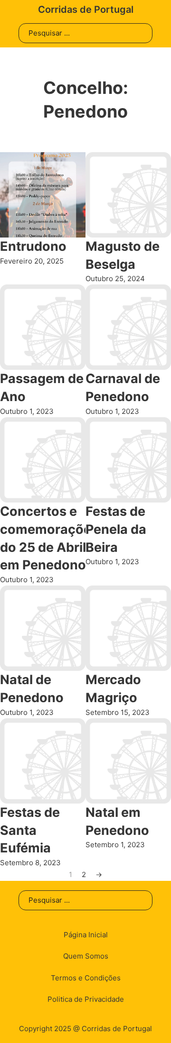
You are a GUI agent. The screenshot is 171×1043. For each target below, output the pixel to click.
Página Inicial (86, 934)
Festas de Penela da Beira (116, 529)
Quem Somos (85, 956)
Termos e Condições (86, 977)
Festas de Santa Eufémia (30, 830)
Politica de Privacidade (86, 999)
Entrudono (33, 246)
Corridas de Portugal (85, 9)
